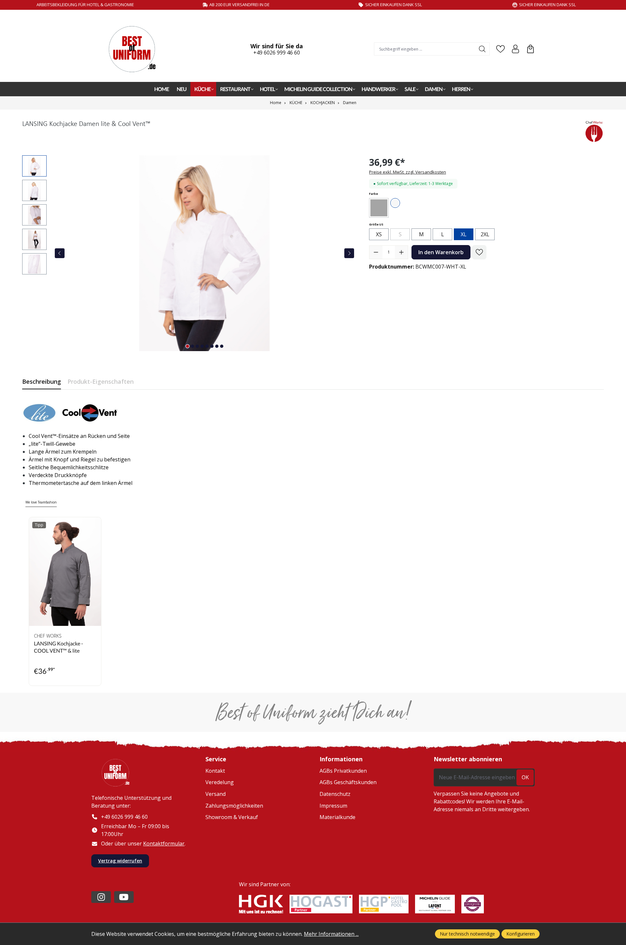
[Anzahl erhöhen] (401, 252)
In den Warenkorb (441, 252)
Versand (215, 794)
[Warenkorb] (530, 49)
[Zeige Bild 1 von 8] (187, 346)
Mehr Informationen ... (331, 933)
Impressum (333, 805)
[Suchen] (482, 48)
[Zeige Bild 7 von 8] (216, 346)
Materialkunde (337, 817)
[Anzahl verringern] (375, 252)
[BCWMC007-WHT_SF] (204, 253)
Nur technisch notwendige (467, 934)
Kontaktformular (164, 843)
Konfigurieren (520, 934)
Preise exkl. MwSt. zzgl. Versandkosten (407, 172)
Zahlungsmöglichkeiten (234, 805)
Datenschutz (335, 794)
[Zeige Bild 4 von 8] (202, 346)
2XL (485, 234)
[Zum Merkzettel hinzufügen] (479, 252)
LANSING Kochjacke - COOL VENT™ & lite (58, 647)
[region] (189, 253)
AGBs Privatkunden (343, 770)
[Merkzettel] (500, 49)
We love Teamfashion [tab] (41, 502)
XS (379, 234)
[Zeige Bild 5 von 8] (207, 346)
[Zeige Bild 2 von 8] (192, 346)
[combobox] (425, 48)
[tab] (41, 381)
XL (464, 234)
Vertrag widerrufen (120, 861)
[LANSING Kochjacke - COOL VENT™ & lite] (65, 571)
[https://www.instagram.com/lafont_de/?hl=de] (101, 897)
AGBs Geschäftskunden (348, 782)
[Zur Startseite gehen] (135, 49)
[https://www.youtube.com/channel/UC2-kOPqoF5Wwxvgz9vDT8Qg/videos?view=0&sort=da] (124, 897)
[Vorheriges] (60, 253)
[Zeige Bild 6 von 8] (212, 346)
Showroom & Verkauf (231, 817)
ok (525, 777)
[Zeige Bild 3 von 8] (197, 346)
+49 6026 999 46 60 (276, 52)
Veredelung (219, 782)
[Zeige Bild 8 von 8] (221, 346)
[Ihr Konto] (515, 49)
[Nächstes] (349, 253)
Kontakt (215, 770)
